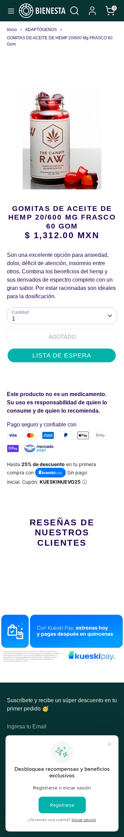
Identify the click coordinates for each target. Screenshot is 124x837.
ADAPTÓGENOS (41, 29)
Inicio (12, 29)
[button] (61, 355)
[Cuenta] (92, 8)
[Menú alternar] (10, 10)
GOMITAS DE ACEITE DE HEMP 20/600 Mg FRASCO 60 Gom (60, 41)
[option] (62, 138)
